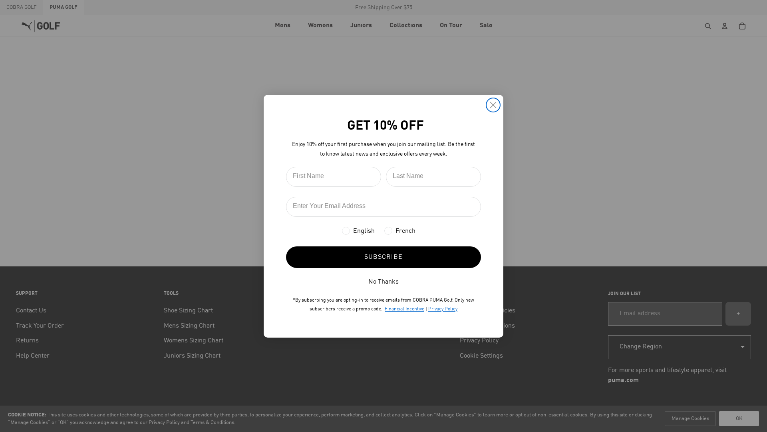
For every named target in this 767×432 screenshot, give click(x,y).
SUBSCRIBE (383, 257)
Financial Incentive (404, 309)
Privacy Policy (442, 309)
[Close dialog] (493, 105)
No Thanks (383, 282)
